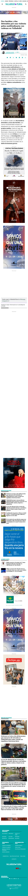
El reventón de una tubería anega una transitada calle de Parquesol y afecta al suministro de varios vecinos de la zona (16, 521)
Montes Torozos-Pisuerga (6, 850)
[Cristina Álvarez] (3, 52)
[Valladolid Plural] (14, 4)
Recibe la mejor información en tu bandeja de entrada (13, 305)
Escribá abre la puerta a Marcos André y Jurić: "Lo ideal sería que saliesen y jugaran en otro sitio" (16, 514)
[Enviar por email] (7, 57)
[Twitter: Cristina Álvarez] (16, 52)
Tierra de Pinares (6, 845)
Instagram (4, 301)
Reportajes (11, 838)
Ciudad (6, 1)
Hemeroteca (6, 856)
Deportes (4, 838)
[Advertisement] (14, 282)
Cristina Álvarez (10, 52)
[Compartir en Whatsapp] (25, 57)
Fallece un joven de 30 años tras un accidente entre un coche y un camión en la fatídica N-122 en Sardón (16, 570)
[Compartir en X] (13, 57)
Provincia (11, 1)
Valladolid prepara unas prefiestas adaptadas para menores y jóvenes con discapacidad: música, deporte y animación (16, 502)
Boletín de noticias (14, 856)
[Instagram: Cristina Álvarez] (18, 52)
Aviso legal (18, 847)
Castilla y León (18, 1)
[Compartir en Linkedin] (22, 57)
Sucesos (24, 1)
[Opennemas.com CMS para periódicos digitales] (14, 886)
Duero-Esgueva (5, 852)
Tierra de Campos (6, 847)
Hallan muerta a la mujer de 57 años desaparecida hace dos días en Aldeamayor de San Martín (15, 564)
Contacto (14, 859)
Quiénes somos (18, 845)
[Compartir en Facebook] (10, 57)
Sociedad (17, 836)
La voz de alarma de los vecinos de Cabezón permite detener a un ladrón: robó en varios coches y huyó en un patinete (16, 508)
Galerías (17, 838)
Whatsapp (22, 299)
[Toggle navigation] (2, 4)
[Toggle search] (26, 4)
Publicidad (22, 856)
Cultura (10, 836)
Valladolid (4, 833)
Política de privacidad (20, 849)
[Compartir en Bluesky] (16, 57)
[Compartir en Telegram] (19, 57)
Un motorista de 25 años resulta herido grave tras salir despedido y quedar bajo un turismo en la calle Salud (14, 807)
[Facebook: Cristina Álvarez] (17, 52)
